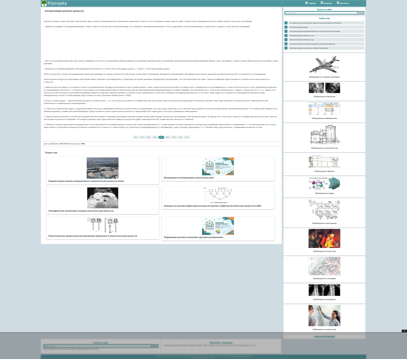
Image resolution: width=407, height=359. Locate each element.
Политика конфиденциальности (241, 356)
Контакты (344, 3)
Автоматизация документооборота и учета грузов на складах (315, 31)
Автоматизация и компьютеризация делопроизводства (312, 44)
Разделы (327, 3)
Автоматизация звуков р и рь (302, 40)
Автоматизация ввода (299, 27)
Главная (312, 3)
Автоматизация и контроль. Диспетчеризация (309, 48)
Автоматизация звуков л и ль (302, 35)
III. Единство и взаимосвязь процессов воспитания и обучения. (315, 23)
